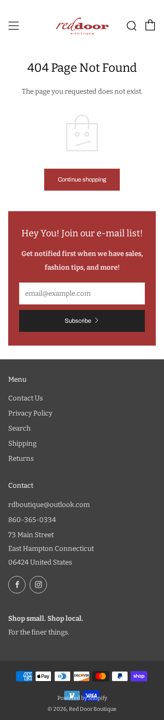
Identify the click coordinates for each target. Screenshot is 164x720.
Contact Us (25, 398)
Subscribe (78, 321)
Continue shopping (82, 179)
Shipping (22, 443)
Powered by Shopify (82, 698)
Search (19, 428)
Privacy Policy (30, 413)
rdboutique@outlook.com (49, 505)
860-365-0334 (32, 520)
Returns (21, 458)
